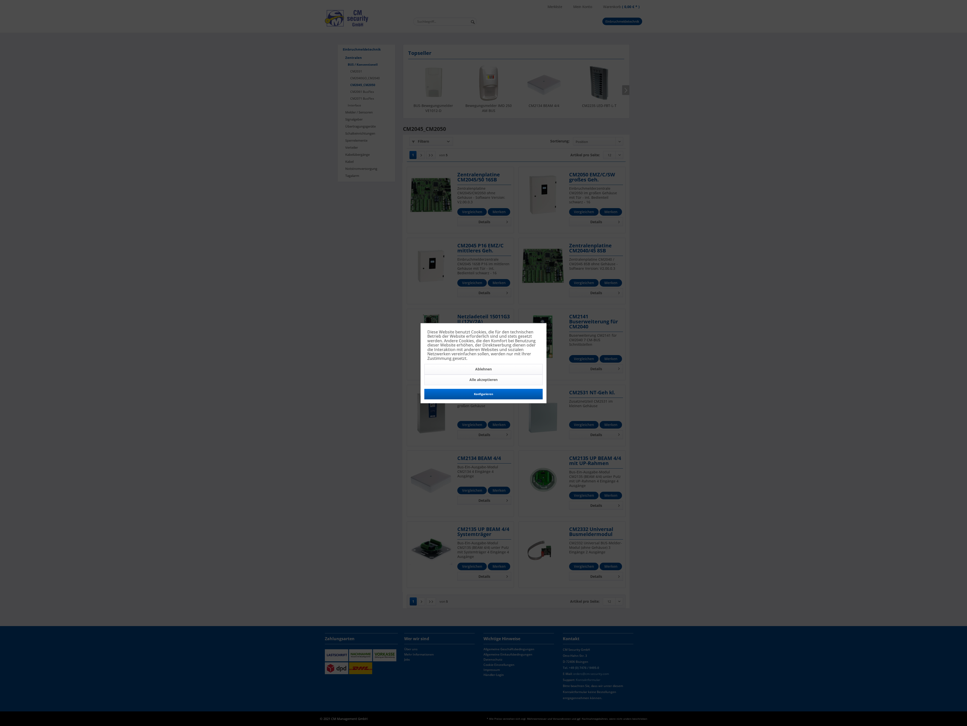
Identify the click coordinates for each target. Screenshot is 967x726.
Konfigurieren (483, 394)
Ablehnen (483, 369)
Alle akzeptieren (483, 379)
